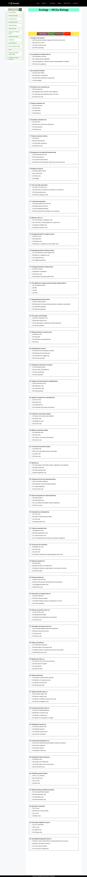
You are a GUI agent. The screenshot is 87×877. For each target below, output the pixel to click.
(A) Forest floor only (38, 612)
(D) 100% (35, 293)
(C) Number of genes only (39, 715)
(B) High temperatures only (40, 533)
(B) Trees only (36, 549)
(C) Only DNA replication (39, 306)
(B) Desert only (36, 402)
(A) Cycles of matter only (39, 187)
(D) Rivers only (36, 456)
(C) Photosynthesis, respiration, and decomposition (46, 323)
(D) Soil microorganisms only (40, 701)
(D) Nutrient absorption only (40, 195)
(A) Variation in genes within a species (42, 677)
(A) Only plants (36, 563)
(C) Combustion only (38, 388)
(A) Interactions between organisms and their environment (48, 40)
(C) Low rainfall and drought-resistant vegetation (46, 503)
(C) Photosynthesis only (39, 192)
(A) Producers (36, 122)
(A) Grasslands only (37, 432)
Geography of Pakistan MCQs (14, 32)
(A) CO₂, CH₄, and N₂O (38, 775)
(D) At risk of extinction (39, 734)
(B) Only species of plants (39, 663)
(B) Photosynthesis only (39, 794)
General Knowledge (13, 15)
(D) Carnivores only (37, 97)
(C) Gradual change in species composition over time (47, 601)
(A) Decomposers (37, 89)
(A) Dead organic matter (39, 171)
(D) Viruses (35, 342)
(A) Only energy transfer (39, 301)
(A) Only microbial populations (40, 710)
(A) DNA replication (37, 596)
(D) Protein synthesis (38, 325)
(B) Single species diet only (40, 206)
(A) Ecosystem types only (39, 694)
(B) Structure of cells (38, 42)
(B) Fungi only (36, 337)
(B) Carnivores (36, 108)
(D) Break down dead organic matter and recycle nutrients (48, 162)
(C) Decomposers (37, 127)
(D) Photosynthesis (37, 391)
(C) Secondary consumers (39, 143)
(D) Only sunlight (36, 80)
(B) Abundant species (38, 729)
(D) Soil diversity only (38, 685)
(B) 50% (34, 288)
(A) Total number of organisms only (42, 220)
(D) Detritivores (36, 129)
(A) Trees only (36, 514)
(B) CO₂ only (35, 827)
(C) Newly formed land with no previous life (44, 617)
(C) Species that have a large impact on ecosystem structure (49, 568)
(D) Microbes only (37, 146)
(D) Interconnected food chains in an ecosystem (45, 211)
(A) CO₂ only (35, 808)
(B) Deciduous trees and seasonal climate (44, 484)
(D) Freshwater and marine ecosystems (43, 407)
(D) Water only (36, 816)
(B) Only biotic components (40, 75)
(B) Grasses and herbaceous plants (42, 516)
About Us (44, 3)
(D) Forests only (37, 423)
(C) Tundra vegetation (38, 486)
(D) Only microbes (37, 570)
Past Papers (52, 3)
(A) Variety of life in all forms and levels (43, 661)
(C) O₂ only (35, 813)
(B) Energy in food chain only (40, 762)
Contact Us (75, 3)
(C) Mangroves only (37, 421)
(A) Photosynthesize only (39, 154)
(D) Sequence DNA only (39, 750)
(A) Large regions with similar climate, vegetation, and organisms (50, 465)
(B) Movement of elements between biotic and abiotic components (51, 304)
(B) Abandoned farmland (39, 614)
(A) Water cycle (36, 236)
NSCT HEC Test (67, 3)
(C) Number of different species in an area (44, 699)
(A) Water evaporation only (40, 318)
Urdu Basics (11, 39)
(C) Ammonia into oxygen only (40, 355)
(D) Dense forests (37, 505)
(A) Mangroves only (37, 530)
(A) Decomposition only (39, 383)
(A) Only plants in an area (39, 56)
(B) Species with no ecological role (42, 565)
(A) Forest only (36, 399)
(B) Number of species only (40, 713)
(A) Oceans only (36, 448)
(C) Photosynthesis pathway (40, 208)
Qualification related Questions (13, 58)
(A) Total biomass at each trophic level (43, 252)
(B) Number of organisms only (40, 255)
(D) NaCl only (36, 783)
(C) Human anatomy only (39, 45)
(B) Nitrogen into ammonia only (41, 353)
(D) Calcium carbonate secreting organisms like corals (47, 554)
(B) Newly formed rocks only (40, 631)
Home (38, 3)
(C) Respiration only (37, 797)
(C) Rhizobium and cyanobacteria (41, 339)
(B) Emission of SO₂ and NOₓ (40, 811)
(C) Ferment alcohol (38, 748)
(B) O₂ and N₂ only (37, 778)
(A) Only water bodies (38, 73)
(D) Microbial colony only (39, 652)
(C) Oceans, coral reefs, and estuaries (42, 437)
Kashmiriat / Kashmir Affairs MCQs (14, 53)
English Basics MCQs (14, 36)
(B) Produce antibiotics (38, 745)
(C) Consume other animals (40, 159)
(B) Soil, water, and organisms (40, 369)
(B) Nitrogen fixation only (39, 320)
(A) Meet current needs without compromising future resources (50, 841)
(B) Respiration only (37, 386)
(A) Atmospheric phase (38, 367)
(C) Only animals (36, 666)
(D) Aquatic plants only (38, 521)
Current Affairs (12, 12)
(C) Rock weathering (38, 372)
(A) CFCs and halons (38, 824)
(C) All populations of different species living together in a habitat (50, 61)
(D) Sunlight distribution (39, 260)
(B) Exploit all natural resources (41, 843)
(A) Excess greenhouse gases (40, 792)
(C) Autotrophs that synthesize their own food (45, 94)
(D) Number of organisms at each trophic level (45, 244)
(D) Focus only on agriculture (40, 848)
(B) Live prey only (37, 173)
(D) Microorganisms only (39, 472)
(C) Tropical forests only (39, 535)
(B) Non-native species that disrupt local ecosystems (47, 582)
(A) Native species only (38, 579)
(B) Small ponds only (38, 467)
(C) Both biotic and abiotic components (43, 78)
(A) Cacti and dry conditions (40, 481)
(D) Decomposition (37, 374)
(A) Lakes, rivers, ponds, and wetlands (42, 416)
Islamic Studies (12, 28)
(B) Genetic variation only (39, 696)
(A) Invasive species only (39, 726)
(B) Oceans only (36, 418)
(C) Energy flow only (38, 257)
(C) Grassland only (37, 405)
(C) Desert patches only (39, 470)
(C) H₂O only (35, 780)
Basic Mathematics (13, 22)
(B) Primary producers (38, 140)
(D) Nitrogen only (37, 832)
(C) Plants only (36, 176)
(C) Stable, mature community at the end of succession (47, 650)
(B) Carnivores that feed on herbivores (43, 124)
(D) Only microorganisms (39, 64)
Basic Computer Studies (14, 46)
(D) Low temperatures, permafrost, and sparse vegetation (48, 538)
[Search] (20, 9)
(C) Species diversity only (39, 682)
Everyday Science (13, 19)
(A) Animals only (36, 334)
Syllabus (59, 3)
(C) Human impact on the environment (43, 764)
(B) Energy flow (36, 239)
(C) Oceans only (36, 633)
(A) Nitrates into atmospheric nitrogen (43, 350)
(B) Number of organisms (39, 271)
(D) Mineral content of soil (39, 227)
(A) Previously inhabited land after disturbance (45, 628)
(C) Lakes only (36, 454)
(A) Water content (37, 269)
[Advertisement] (53, 22)
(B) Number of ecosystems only (41, 680)
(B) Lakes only (36, 435)
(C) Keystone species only (39, 731)
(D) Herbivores (36, 113)
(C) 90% (34, 290)
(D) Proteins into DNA (38, 358)
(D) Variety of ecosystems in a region (42, 718)
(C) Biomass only (37, 241)
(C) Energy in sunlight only (39, 225)
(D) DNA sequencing (38, 47)
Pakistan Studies (13, 25)
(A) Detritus (35, 138)
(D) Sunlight (35, 178)
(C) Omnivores (36, 110)
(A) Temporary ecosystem (39, 645)
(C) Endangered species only (40, 584)
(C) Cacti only (36, 519)
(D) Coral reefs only (37, 489)
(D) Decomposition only (39, 799)
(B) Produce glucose (38, 157)
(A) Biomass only (37, 759)
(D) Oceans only (36, 619)
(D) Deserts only (37, 440)
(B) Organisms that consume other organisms (45, 91)
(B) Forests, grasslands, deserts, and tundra (44, 451)
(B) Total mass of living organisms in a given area (46, 222)
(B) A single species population (41, 59)
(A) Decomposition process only (41, 203)
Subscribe (67, 33)
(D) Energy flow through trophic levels (43, 276)
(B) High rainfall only (38, 500)
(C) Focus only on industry (39, 846)
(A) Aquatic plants (37, 497)
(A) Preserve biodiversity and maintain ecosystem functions (49, 743)
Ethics (10, 49)
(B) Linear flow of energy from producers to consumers (48, 189)
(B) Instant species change (39, 598)
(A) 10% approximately (38, 285)
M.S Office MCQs (13, 43)
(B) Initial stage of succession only (42, 647)
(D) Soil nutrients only (38, 767)
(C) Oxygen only (36, 829)
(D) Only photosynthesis (39, 309)
